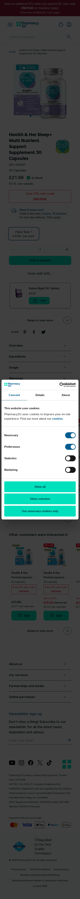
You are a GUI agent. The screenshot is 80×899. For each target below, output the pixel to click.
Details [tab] (40, 395)
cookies (57, 418)
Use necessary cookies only (40, 511)
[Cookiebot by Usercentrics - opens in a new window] (59, 384)
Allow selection (40, 498)
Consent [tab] (14, 395)
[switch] (70, 447)
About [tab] (66, 395)
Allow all (40, 486)
